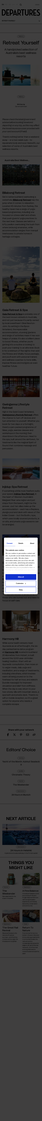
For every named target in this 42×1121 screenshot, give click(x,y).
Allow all (21, 577)
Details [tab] (20, 543)
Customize (19, 583)
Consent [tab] (9, 543)
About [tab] (32, 543)
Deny (21, 590)
